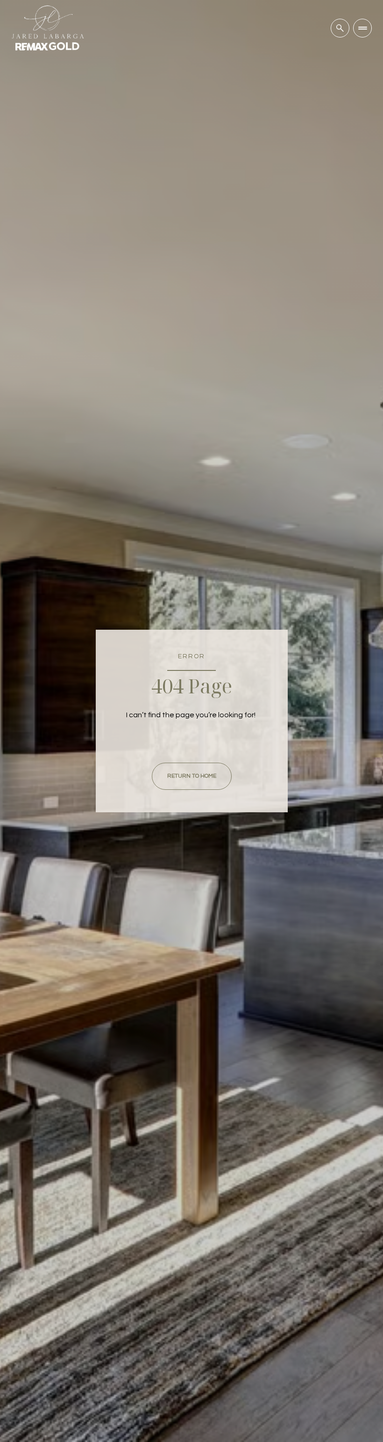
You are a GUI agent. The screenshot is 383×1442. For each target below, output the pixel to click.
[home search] (340, 28)
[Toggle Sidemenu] (362, 28)
